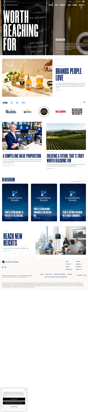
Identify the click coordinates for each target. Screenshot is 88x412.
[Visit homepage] (10, 5)
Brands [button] (56, 5)
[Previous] (82, 102)
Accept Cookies (14, 399)
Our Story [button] (51, 5)
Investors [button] (81, 5)
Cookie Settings (14, 406)
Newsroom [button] (75, 5)
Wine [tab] (17, 102)
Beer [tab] (12, 102)
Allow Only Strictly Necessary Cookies (14, 402)
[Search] (67, 1)
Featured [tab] (5, 102)
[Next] (84, 102)
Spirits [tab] (24, 102)
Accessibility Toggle (83, 1)
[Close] (25, 390)
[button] (85, 53)
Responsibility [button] (63, 5)
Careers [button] (69, 5)
